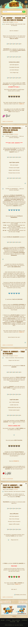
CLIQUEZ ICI (21, 103)
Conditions (24, 620)
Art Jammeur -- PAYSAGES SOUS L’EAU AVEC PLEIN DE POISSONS (14, 19)
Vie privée (12, 621)
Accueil (2, 620)
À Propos (8, 620)
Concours (16, 22)
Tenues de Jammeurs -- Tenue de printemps (14, 352)
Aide (18, 621)
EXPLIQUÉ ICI (16, 461)
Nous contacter (16, 620)
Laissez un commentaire (7, 121)
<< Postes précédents (6, 602)
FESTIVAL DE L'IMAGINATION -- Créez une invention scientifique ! (12, 130)
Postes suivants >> (23, 602)
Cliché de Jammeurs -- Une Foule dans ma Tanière (12, 486)
